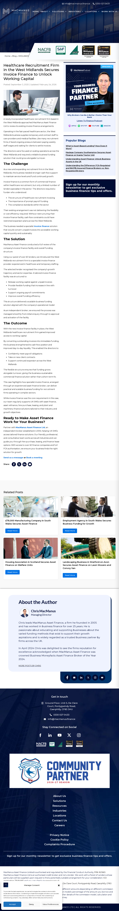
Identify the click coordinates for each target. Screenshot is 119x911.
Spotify (84, 126)
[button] (59, 885)
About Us (59, 796)
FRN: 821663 (99, 872)
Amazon (107, 126)
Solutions (59, 800)
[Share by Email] (30, 464)
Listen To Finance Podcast (89, 121)
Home (7, 56)
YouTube (95, 126)
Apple (73, 126)
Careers (59, 825)
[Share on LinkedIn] (24, 464)
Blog (14, 56)
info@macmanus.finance (61, 719)
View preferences (51, 904)
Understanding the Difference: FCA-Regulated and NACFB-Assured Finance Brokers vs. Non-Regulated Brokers (88, 168)
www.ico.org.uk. (52, 881)
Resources (59, 805)
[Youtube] (59, 735)
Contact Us (59, 820)
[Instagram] (79, 735)
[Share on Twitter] (19, 464)
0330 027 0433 (61, 715)
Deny (31, 904)
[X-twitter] (69, 735)
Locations (59, 815)
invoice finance (41, 226)
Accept (12, 904)
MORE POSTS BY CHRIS (30, 666)
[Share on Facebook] (14, 464)
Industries (59, 810)
